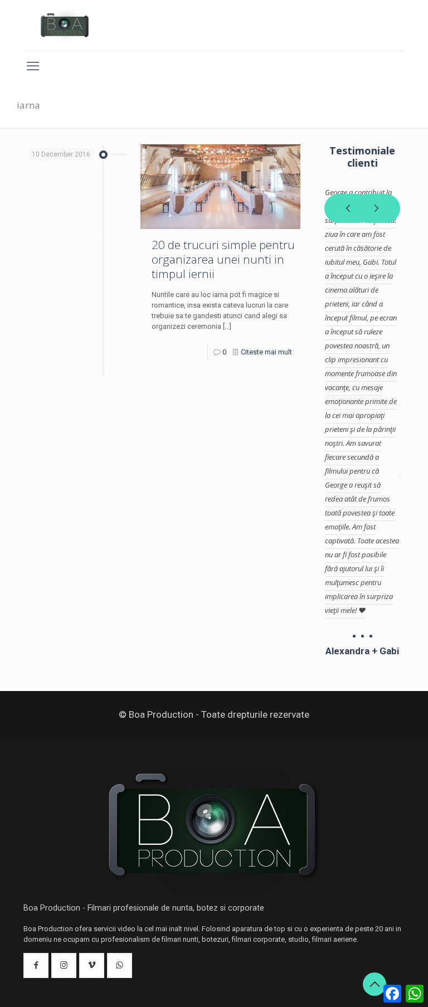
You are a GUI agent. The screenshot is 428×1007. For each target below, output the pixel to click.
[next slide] (376, 208)
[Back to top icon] (374, 984)
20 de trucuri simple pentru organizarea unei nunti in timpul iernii (223, 259)
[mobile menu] (32, 66)
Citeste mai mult (266, 352)
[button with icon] (35, 965)
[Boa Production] (65, 25)
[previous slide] (348, 208)
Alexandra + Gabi (362, 650)
